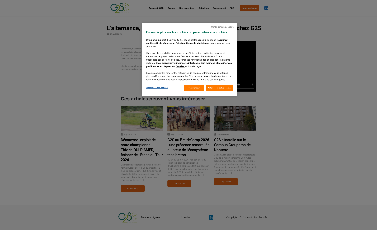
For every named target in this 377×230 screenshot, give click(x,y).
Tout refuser (194, 88)
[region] (189, 59)
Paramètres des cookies (157, 88)
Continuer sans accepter (223, 27)
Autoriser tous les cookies (219, 88)
